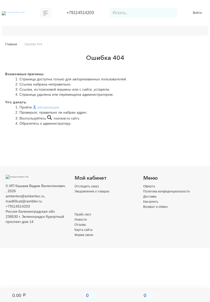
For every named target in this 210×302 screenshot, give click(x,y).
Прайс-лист (84, 215)
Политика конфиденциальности (169, 192)
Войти (198, 13)
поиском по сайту (68, 119)
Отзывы (81, 225)
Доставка (66, 31)
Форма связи (85, 235)
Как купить (92, 31)
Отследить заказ (88, 187)
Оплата (42, 31)
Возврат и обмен (126, 31)
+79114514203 (80, 13)
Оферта (150, 187)
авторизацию (47, 108)
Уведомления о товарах (95, 192)
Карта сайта (85, 230)
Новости (81, 220)
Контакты (18, 31)
